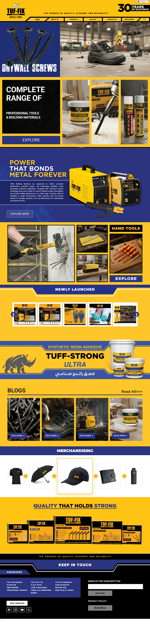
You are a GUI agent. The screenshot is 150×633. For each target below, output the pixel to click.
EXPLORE (31, 140)
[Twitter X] (28, 609)
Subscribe (100, 593)
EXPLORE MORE (20, 214)
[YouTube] (22, 609)
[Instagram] (15, 609)
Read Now (100, 608)
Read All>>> (132, 391)
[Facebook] (9, 609)
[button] (74, 19)
